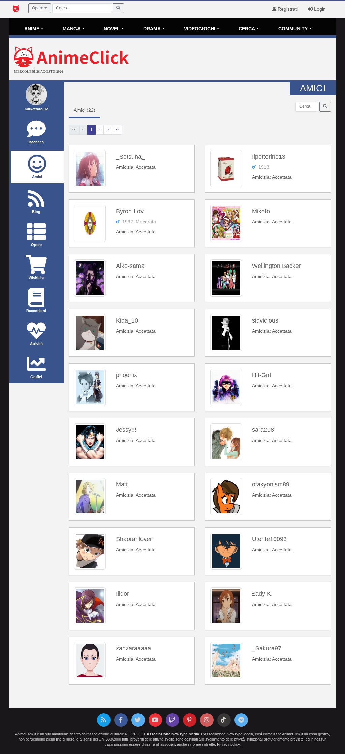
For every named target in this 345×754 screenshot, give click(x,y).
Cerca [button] (247, 28)
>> (117, 129)
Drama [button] (152, 28)
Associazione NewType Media (173, 734)
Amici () (84, 110)
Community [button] (293, 28)
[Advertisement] (227, 60)
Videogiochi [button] (199, 28)
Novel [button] (112, 28)
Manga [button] (72, 28)
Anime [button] (31, 28)
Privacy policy (228, 744)
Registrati (287, 9)
